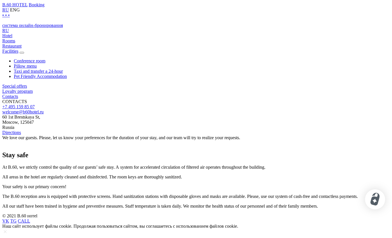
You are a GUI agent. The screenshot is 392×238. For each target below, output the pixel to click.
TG (13, 221)
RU (5, 9)
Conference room (29, 60)
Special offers (14, 86)
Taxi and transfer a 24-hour (38, 71)
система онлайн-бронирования (32, 25)
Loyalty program (17, 91)
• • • (6, 15)
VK (5, 221)
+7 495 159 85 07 (18, 106)
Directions (11, 132)
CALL (24, 221)
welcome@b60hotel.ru (23, 111)
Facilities (10, 51)
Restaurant (12, 46)
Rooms (8, 40)
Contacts (10, 96)
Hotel (7, 35)
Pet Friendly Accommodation (40, 76)
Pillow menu (25, 66)
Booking (36, 4)
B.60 (15, 4)
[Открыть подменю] (22, 53)
